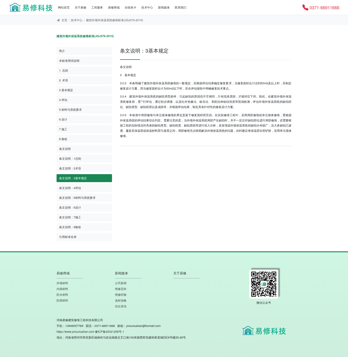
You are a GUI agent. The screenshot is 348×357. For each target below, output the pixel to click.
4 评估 (63, 100)
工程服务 (97, 7)
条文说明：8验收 (70, 227)
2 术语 (63, 80)
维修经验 (121, 294)
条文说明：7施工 (70, 217)
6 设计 (63, 119)
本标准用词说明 (69, 61)
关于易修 (80, 7)
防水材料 (62, 294)
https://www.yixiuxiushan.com (75, 331)
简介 (62, 51)
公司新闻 (121, 283)
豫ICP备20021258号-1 (109, 331)
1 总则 (63, 70)
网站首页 (64, 7)
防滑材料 (62, 300)
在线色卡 (130, 7)
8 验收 (63, 139)
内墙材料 (62, 289)
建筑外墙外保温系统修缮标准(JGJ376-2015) (114, 20)
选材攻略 (121, 300)
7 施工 (63, 129)
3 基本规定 (66, 90)
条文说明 (65, 149)
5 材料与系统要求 (70, 109)
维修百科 (121, 289)
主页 (64, 20)
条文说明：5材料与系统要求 (77, 198)
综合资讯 (121, 306)
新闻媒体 (164, 7)
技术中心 (147, 7)
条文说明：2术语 (70, 168)
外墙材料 (62, 283)
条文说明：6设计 (70, 207)
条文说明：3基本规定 (73, 178)
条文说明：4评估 (70, 188)
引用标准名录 (67, 237)
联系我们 (180, 7)
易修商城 (114, 7)
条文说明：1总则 (70, 158)
